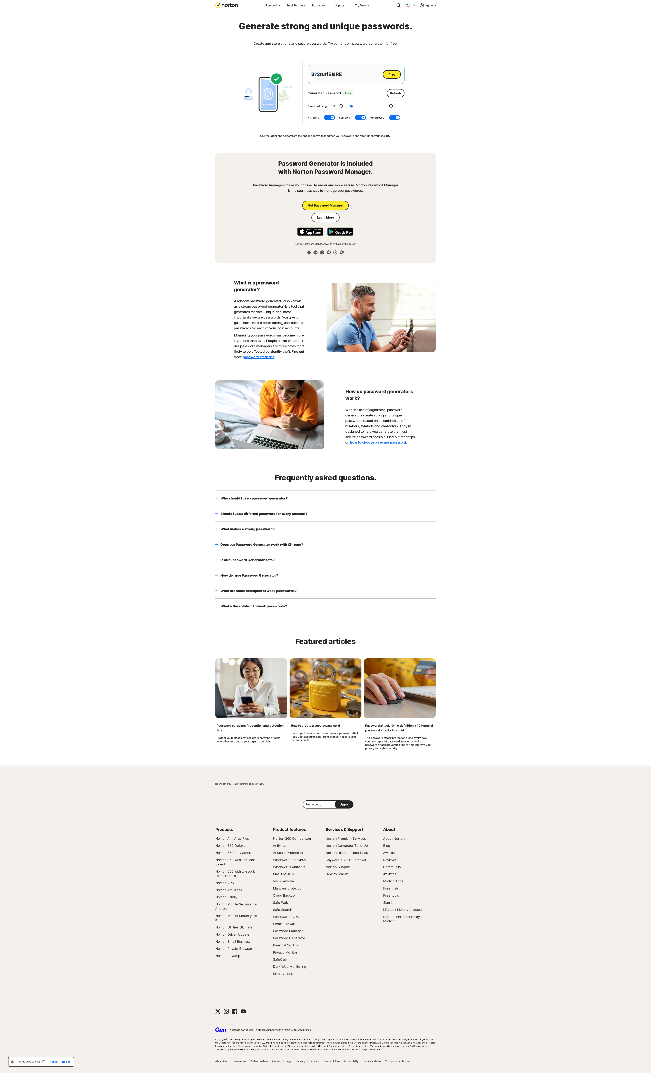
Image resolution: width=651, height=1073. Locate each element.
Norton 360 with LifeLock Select (235, 862)
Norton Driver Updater (233, 934)
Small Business (296, 5)
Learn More (325, 217)
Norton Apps (393, 881)
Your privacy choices (397, 1061)
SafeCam (280, 959)
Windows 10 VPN (286, 917)
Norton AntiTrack (228, 890)
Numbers (313, 117)
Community (392, 867)
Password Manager (288, 931)
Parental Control (285, 945)
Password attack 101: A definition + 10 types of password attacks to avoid (399, 728)
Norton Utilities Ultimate (233, 927)
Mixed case (377, 117)
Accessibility (351, 1061)
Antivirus (279, 846)
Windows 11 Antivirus (289, 867)
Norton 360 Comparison (292, 838)
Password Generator (289, 938)
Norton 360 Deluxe (230, 846)
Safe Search (282, 910)
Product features (289, 829)
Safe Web (280, 903)
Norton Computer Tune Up (347, 846)
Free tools (391, 895)
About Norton (394, 838)
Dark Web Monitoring (289, 967)
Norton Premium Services (346, 838)
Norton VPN (224, 883)
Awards (388, 853)
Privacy (300, 1061)
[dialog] (41, 1062)
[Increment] (391, 106)
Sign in (388, 903)
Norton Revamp (227, 956)
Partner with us (259, 1061)
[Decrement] (341, 106)
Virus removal (283, 881)
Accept (54, 1061)
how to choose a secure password (378, 442)
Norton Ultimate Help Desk (347, 853)
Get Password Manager (325, 205)
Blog (386, 846)
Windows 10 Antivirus (289, 860)
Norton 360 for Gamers (233, 853)
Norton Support (338, 867)
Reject (66, 1061)
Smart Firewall (284, 924)
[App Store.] (310, 231)
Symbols (344, 117)
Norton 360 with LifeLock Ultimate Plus (235, 873)
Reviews (389, 860)
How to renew (337, 874)
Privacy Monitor (285, 952)
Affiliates (389, 874)
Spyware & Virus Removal (346, 860)
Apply (344, 804)
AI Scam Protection (288, 853)
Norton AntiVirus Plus (232, 838)
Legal (289, 1061)
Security (314, 1061)
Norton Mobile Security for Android (236, 906)
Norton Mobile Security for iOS (236, 918)
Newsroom (239, 1061)
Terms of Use (331, 1061)
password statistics (258, 357)
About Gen (221, 1061)
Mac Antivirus (283, 874)
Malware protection (288, 888)
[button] (325, 498)
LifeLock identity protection (404, 910)
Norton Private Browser (233, 949)
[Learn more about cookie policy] (44, 1062)
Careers (276, 1061)
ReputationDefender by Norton (401, 919)
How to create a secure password (315, 725)
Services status (372, 1061)
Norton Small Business (233, 941)
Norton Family (226, 897)
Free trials (391, 888)
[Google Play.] (340, 231)
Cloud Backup (284, 895)
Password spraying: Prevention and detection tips (250, 728)
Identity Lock (283, 974)
